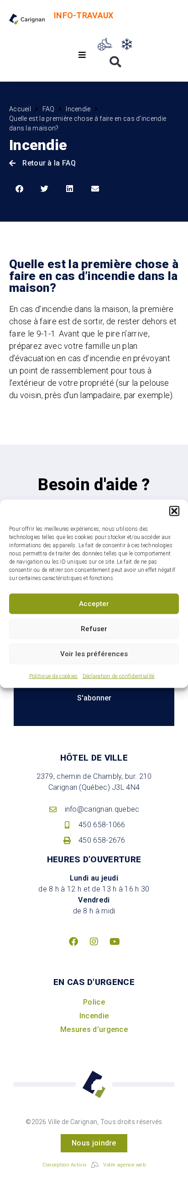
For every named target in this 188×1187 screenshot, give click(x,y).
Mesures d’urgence (94, 1029)
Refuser (94, 629)
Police (94, 1002)
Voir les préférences (94, 654)
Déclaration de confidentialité (119, 676)
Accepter (94, 604)
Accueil (20, 109)
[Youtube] (114, 942)
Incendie (78, 109)
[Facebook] (73, 942)
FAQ (48, 109)
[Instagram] (94, 942)
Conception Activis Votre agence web (94, 1165)
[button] (174, 510)
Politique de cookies (53, 676)
